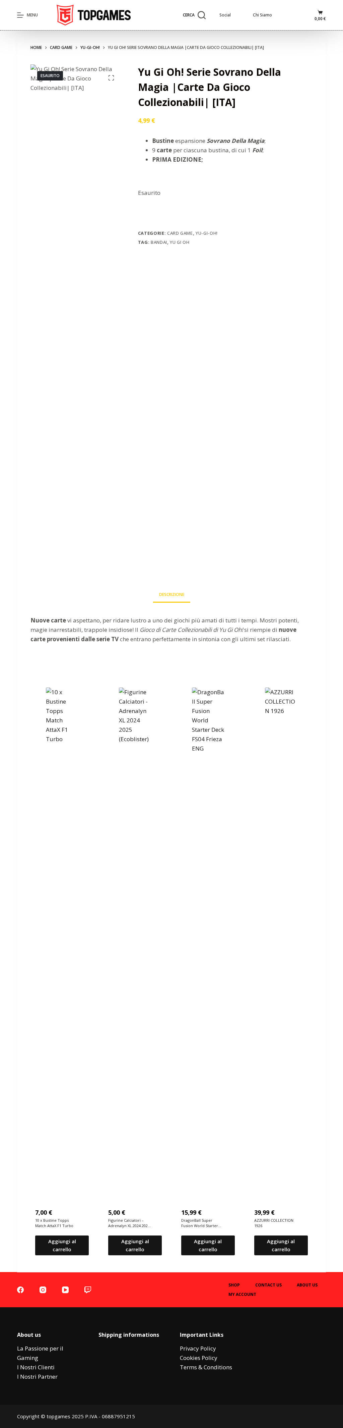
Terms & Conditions (206, 1367)
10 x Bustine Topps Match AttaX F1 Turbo (54, 1223)
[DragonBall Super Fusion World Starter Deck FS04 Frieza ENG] (208, 939)
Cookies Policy (198, 1358)
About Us (307, 1285)
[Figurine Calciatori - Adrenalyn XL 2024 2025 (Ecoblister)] (135, 939)
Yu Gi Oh (179, 242)
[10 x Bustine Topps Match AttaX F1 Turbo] (62, 939)
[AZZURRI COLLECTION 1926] (281, 939)
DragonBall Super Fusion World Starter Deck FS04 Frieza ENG (200, 1223)
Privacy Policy (198, 1348)
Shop (234, 1285)
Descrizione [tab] (171, 594)
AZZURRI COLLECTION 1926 (273, 1223)
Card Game (180, 233)
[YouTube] (65, 1289)
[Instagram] (43, 1289)
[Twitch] (87, 1289)
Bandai (159, 242)
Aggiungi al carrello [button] (62, 1245)
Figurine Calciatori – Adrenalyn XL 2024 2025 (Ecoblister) (129, 1223)
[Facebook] (20, 1289)
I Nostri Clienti (36, 1367)
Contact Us (268, 1285)
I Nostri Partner (37, 1376)
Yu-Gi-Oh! (207, 233)
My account (242, 1294)
